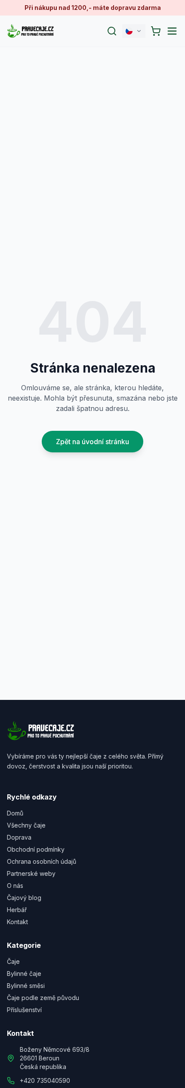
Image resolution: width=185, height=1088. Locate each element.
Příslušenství (24, 1009)
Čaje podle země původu (43, 997)
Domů (15, 813)
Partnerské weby (31, 873)
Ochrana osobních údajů (41, 861)
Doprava (19, 837)
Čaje (13, 961)
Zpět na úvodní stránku (92, 441)
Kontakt (17, 921)
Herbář (17, 909)
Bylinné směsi (26, 985)
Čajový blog (24, 897)
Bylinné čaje (24, 973)
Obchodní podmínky (36, 849)
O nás (15, 885)
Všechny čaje (26, 825)
